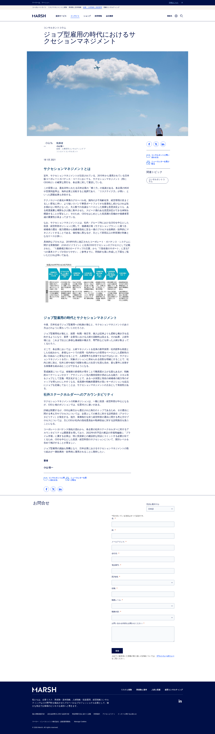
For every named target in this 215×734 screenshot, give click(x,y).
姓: (113, 530)
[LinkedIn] (180, 701)
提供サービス (61, 16)
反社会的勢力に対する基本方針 (58, 714)
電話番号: (115, 565)
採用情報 (98, 16)
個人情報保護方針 (38, 714)
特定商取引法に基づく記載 (81, 714)
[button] (182, 2)
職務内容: (115, 611)
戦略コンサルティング (111, 7)
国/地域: (115, 576)
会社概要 (109, 16)
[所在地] (176, 15)
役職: (114, 588)
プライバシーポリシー (165, 656)
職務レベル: (116, 600)
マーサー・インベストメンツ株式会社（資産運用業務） (51, 721)
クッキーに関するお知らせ (127, 714)
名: (113, 518)
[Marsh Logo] (44, 690)
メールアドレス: (118, 541)
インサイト (75, 16)
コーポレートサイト (39, 7)
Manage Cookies (80, 721)
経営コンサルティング (174, 689)
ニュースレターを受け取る (79, 479)
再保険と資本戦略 (75, 7)
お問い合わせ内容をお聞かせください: (127, 623)
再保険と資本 (141, 689)
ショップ (87, 16)
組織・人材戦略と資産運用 (92, 7)
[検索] (181, 15)
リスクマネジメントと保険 (57, 7)
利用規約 (97, 714)
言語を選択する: (152, 504)
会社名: (115, 553)
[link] (46, 489)
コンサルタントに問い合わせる (57, 479)
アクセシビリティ (109, 714)
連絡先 (169, 16)
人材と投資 (156, 689)
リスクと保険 (126, 689)
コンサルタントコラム (55, 27)
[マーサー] (41, 15)
